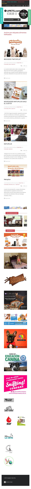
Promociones (21, 1)
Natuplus (7, 179)
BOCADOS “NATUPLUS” (12, 59)
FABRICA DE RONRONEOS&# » (13, 225)
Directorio (4, 3)
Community (6, 64)
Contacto (8, 5)
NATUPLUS (8, 144)
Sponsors (13, 64)
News (10, 64)
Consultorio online (12, 1)
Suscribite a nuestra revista (29, 17)
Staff (13, 5)
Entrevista (11, 184)
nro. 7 (14, 184)
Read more (7, 78)
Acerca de (19, 5)
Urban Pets (19, 62)
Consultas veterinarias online (1, 15)
